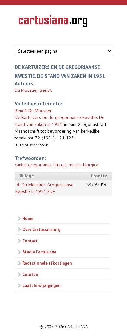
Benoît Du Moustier (33, 111)
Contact (30, 240)
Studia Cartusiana (39, 251)
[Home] (53, 22)
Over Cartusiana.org (41, 229)
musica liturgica (83, 165)
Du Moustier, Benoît (33, 90)
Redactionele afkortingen (47, 263)
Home (27, 218)
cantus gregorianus (33, 165)
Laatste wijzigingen (41, 285)
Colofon (30, 274)
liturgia (60, 165)
